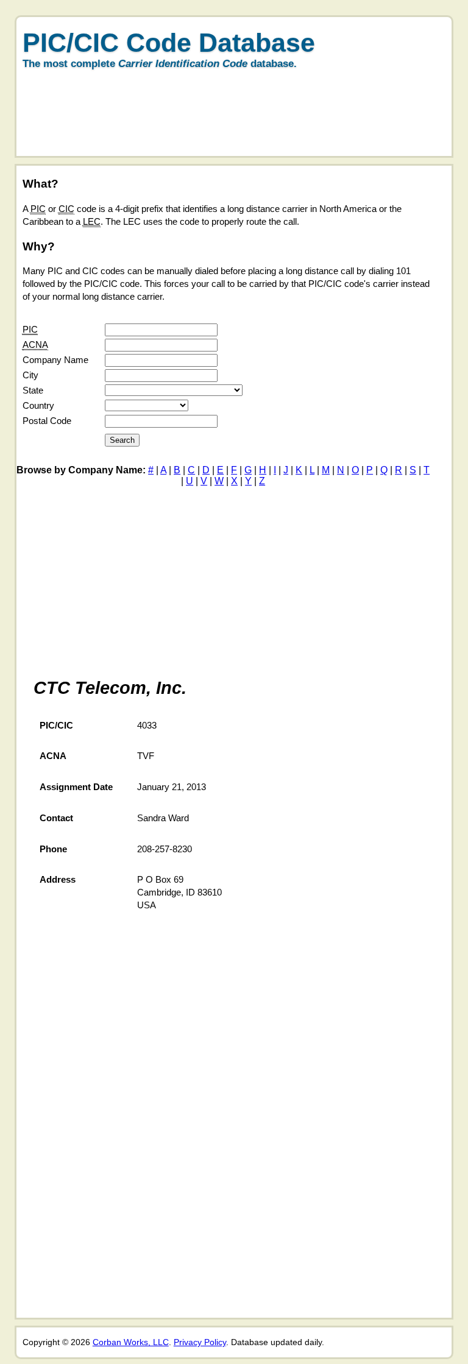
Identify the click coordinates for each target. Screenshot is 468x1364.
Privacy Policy (200, 1342)
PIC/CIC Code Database (169, 42)
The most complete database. (160, 63)
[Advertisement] (229, 125)
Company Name (55, 360)
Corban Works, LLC (131, 1342)
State (33, 390)
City (30, 375)
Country (38, 405)
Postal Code (47, 420)
